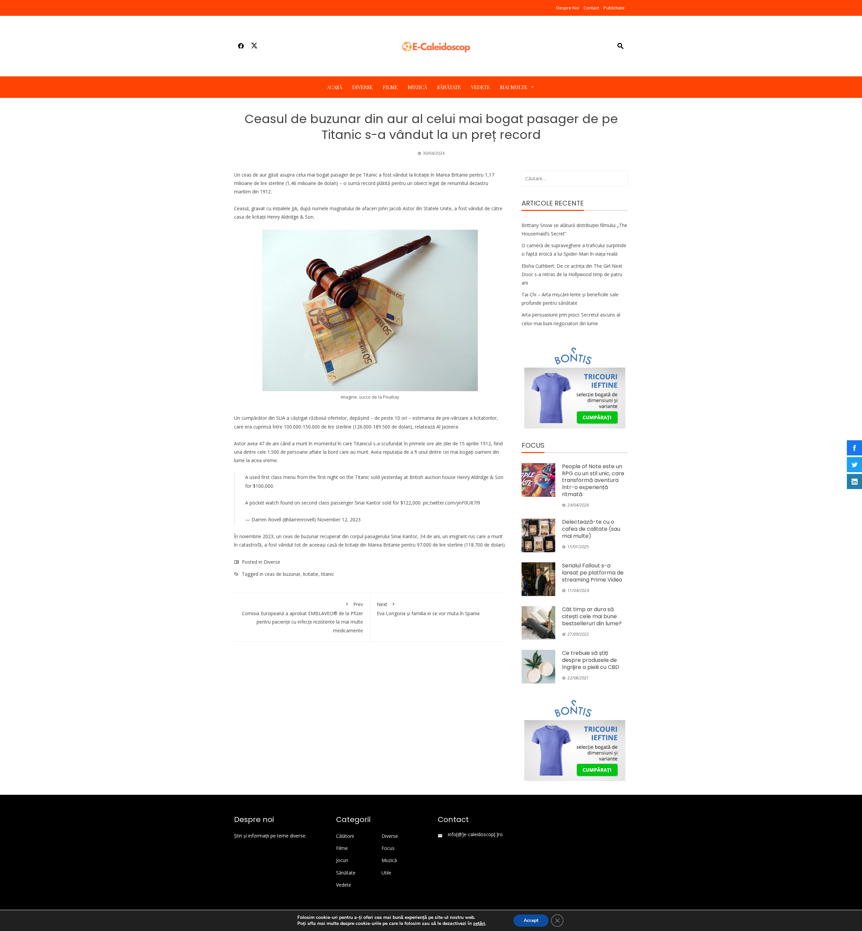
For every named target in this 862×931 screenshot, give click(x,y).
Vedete (480, 87)
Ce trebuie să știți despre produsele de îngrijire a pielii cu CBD (590, 660)
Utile (386, 873)
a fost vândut (278, 545)
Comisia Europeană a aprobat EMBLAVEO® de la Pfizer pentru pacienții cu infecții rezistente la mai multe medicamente (302, 617)
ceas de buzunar (282, 574)
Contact (591, 8)
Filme (390, 87)
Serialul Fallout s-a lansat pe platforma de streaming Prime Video (593, 573)
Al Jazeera (447, 426)
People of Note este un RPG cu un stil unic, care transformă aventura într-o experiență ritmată (593, 480)
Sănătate (449, 87)
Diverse (362, 87)
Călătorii (345, 836)
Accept (531, 920)
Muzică (417, 87)
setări (479, 924)
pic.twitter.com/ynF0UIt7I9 (451, 502)
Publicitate (614, 8)
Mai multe (513, 87)
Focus (388, 848)
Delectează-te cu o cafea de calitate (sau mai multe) (591, 529)
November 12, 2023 (339, 519)
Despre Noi (567, 8)
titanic (327, 574)
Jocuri (342, 860)
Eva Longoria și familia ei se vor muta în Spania (428, 609)
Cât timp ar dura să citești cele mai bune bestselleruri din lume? (592, 616)
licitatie (310, 574)
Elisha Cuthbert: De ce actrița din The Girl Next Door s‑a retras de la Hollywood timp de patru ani (572, 274)
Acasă (334, 87)
